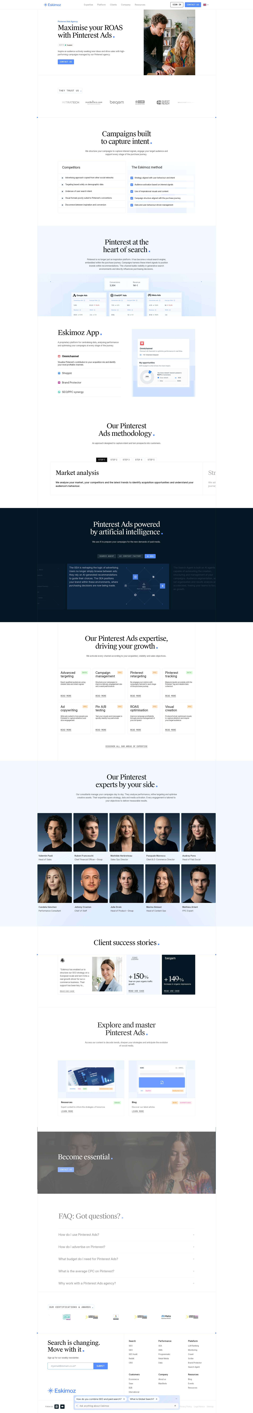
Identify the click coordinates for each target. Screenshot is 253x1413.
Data (160, 1363)
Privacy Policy (186, 1407)
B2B (130, 1388)
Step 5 (151, 460)
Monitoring (192, 1350)
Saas (131, 1383)
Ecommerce (134, 1379)
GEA (152, 556)
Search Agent (110, 556)
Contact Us (193, 4)
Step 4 (138, 460)
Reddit (131, 1358)
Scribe (191, 1358)
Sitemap (210, 1407)
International (134, 1392)
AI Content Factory (134, 556)
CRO (131, 1363)
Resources (192, 1388)
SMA (160, 1350)
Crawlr (191, 1354)
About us (162, 1379)
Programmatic (164, 1354)
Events (191, 1383)
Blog (190, 1379)
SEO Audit (133, 1354)
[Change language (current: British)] (206, 4)
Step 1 (101, 460)
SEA (160, 1346)
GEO (131, 1350)
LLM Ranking (193, 1346)
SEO (131, 1346)
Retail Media (163, 1358)
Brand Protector (195, 1363)
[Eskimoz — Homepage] (52, 5)
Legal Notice (199, 1407)
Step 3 (126, 460)
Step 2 (113, 460)
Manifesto (162, 1383)
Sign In (177, 4)
